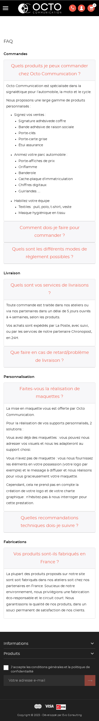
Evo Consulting (72, 715)
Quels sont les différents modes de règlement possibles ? (49, 253)
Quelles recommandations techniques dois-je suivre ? (49, 522)
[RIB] (61, 706)
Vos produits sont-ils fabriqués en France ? (49, 558)
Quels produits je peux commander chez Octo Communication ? (49, 70)
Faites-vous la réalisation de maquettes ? (49, 393)
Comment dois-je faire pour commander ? (50, 232)
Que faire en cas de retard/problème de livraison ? (49, 357)
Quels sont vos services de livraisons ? (50, 289)
